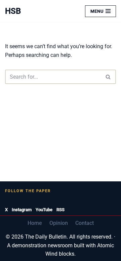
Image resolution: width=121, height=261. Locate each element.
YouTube (44, 209)
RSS (60, 209)
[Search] (108, 77)
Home (35, 223)
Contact (84, 223)
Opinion (58, 223)
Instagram (22, 209)
